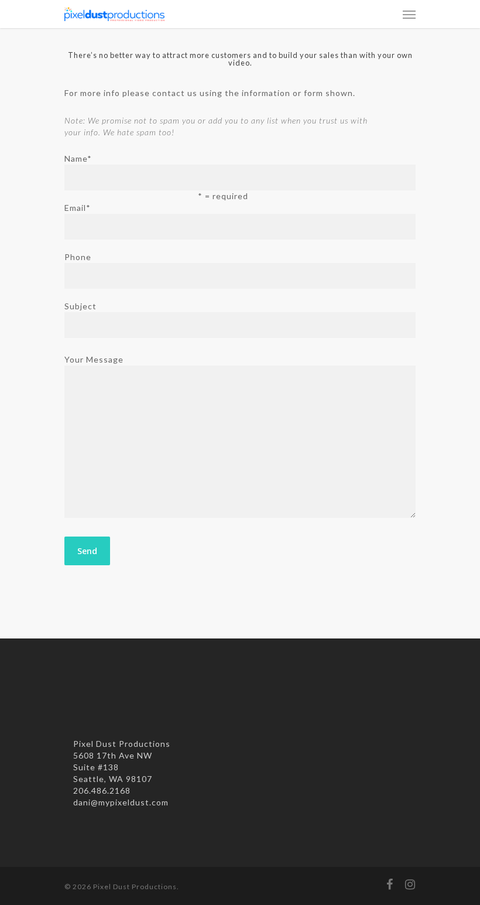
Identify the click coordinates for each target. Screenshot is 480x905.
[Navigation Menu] (409, 14)
